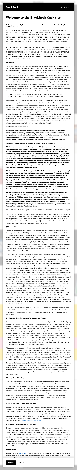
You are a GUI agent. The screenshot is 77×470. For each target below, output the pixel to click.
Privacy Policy (23, 453)
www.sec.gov (45, 310)
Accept (11, 462)
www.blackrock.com (15, 35)
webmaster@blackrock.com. (32, 420)
